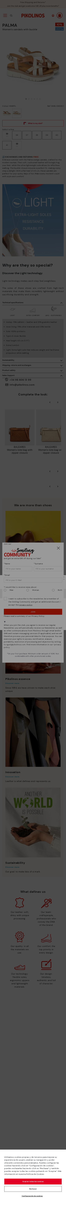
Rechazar (33, 1189)
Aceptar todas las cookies (33, 1181)
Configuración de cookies (32, 1196)
